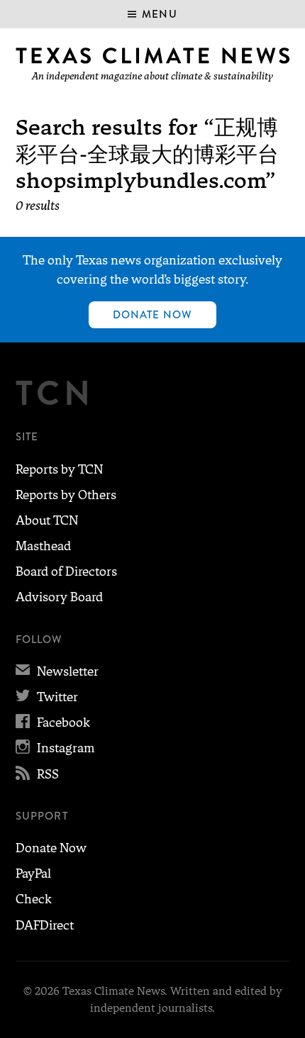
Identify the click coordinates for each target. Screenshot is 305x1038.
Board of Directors (66, 571)
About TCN (47, 520)
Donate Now (153, 315)
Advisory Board (59, 597)
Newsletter (57, 671)
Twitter (47, 697)
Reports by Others (66, 495)
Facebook (53, 722)
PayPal (33, 873)
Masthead (43, 546)
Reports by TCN (59, 469)
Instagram (55, 748)
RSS (37, 774)
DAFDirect (45, 925)
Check (34, 899)
